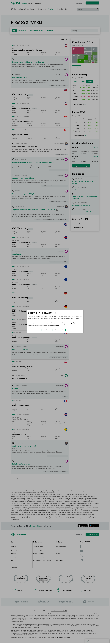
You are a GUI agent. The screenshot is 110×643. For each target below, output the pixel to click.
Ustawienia (46, 330)
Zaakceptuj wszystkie (75, 330)
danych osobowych (53, 325)
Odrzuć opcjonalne (59, 330)
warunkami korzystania (74, 324)
